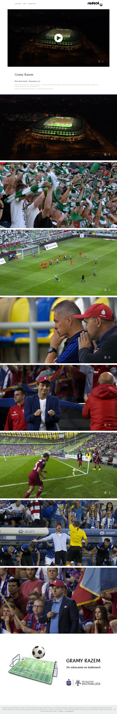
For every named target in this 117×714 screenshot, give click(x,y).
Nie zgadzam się (69, 711)
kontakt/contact (32, 3)
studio (24, 3)
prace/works (18, 3)
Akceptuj (60, 711)
